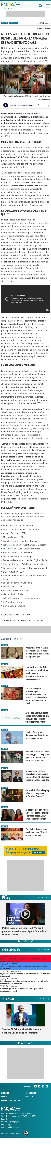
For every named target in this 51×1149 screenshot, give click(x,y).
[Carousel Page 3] (25, 941)
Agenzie (4, 22)
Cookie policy (31, 1093)
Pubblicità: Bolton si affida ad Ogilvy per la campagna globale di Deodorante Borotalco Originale (37, 756)
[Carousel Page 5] (32, 941)
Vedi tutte (42, 999)
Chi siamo (5, 1093)
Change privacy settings (11, 1100)
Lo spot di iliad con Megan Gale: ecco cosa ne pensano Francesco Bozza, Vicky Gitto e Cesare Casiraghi (38, 814)
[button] (48, 5)
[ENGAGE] (10, 4)
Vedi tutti (42, 897)
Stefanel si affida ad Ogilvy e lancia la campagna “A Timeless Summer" (37, 793)
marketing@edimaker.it (11, 1127)
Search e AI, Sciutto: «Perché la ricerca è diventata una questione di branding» (21, 1031)
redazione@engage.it (10, 1121)
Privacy (4, 1096)
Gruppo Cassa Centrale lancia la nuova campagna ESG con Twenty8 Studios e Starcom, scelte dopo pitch (37, 775)
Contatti (29, 1096)
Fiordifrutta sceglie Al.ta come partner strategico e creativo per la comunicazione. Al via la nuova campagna (37, 673)
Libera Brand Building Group (18, 620)
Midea (40, 620)
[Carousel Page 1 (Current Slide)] (19, 941)
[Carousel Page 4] (29, 941)
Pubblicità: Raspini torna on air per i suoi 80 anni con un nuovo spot (36, 832)
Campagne (13, 22)
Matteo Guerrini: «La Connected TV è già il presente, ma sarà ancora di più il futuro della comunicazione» (24, 931)
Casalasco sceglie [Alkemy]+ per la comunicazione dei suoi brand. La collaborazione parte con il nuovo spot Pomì (36, 696)
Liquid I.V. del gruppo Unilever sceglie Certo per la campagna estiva (37, 735)
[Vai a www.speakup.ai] (48, 105)
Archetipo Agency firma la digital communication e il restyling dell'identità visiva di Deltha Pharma (37, 717)
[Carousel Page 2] (22, 941)
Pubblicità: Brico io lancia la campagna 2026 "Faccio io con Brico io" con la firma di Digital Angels (37, 652)
